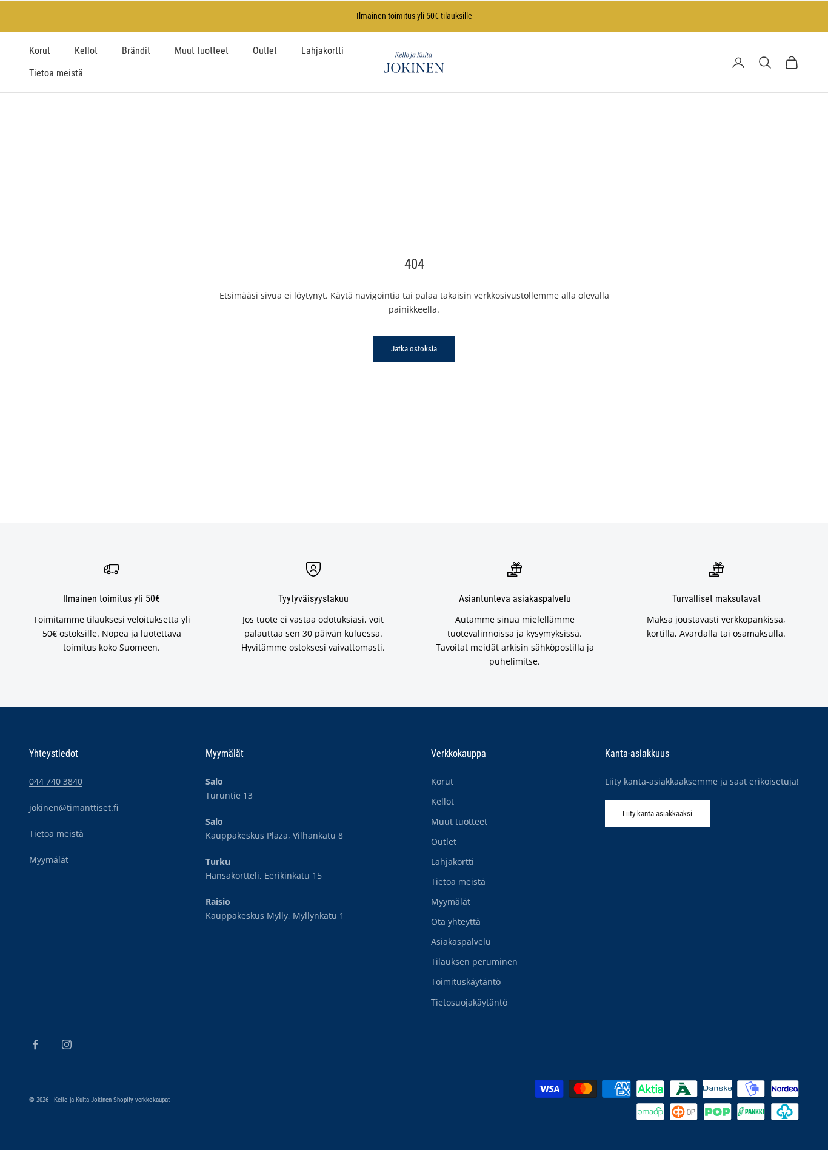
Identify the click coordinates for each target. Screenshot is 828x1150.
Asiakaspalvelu (461, 941)
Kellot (86, 51)
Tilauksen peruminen (474, 961)
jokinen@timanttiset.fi (73, 807)
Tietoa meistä (56, 73)
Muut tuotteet (202, 51)
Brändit (136, 51)
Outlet (265, 51)
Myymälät (48, 859)
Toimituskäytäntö (466, 981)
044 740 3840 (55, 781)
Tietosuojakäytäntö (469, 1002)
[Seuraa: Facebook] (35, 1044)
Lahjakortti (322, 51)
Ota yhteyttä (456, 921)
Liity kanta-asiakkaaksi (657, 813)
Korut (39, 51)
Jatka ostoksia (414, 348)
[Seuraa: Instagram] (67, 1044)
